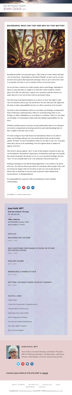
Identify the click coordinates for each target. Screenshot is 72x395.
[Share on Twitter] (19, 188)
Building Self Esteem (19, 237)
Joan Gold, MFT (30, 346)
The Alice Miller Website (17, 326)
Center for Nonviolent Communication (22, 304)
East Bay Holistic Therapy (25, 390)
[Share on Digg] (32, 188)
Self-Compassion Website (17, 317)
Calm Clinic (12, 300)
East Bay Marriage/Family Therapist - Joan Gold (15, 8)
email (10, 217)
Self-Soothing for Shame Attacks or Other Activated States (31, 249)
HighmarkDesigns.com (53, 390)
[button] (64, 7)
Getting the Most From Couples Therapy (30, 282)
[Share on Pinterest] (23, 188)
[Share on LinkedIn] (28, 188)
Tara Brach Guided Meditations (20, 322)
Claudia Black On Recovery (18, 309)
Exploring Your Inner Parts (18, 313)
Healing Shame (16, 261)
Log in (61, 390)
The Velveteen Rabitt (16, 330)
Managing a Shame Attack (22, 271)
